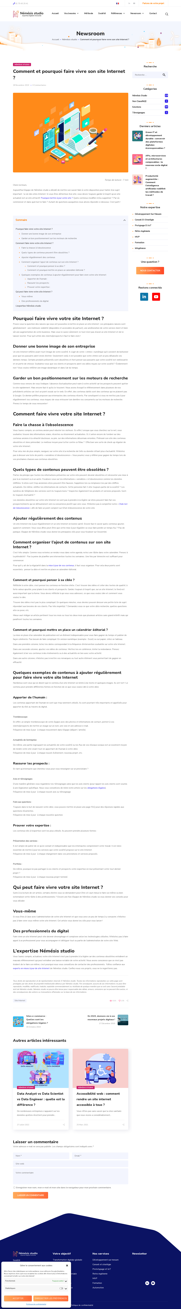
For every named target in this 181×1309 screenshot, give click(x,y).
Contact (153, 13)
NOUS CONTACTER (150, 270)
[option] (41, 1089)
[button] (67, 1265)
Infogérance (140, 248)
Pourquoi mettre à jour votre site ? (57, 198)
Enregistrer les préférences (51, 1298)
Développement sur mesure (148, 214)
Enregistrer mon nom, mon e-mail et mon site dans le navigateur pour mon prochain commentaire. (63, 1187)
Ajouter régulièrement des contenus (38, 257)
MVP (137, 236)
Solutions (136, 106)
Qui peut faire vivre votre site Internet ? (34, 291)
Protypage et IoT (143, 225)
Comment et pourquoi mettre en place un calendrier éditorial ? (56, 270)
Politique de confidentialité (36, 1304)
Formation (139, 242)
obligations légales (96, 787)
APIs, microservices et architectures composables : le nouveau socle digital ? (156, 162)
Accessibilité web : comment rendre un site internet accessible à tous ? (98, 1099)
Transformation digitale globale (67, 1259)
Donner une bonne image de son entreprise (41, 233)
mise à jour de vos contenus (61, 565)
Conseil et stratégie (144, 219)
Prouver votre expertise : (38, 287)
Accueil (55, 13)
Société (102, 13)
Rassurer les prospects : (38, 282)
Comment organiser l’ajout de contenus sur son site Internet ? (49, 262)
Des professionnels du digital (35, 301)
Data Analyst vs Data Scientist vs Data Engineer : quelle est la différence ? (41, 1099)
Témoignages (138, 112)
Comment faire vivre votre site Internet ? (34, 243)
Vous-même (27, 296)
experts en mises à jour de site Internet (31, 968)
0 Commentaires (39, 85)
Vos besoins (70, 13)
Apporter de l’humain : (37, 278)
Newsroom (135, 13)
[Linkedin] (147, 1283)
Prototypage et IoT (101, 1269)
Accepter (18, 1298)
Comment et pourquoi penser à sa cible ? (46, 266)
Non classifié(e (139, 101)
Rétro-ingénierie (142, 231)
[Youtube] (153, 1283)
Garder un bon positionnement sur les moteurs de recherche (49, 238)
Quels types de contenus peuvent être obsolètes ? (45, 252)
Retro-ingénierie (99, 1273)
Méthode (88, 13)
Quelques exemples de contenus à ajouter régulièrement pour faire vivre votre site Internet (63, 274)
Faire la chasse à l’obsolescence (36, 247)
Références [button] (116, 13)
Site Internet (20, 1000)
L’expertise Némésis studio (28, 305)
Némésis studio (69, 39)
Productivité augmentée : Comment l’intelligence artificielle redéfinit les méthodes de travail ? (155, 186)
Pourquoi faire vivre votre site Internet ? (34, 229)
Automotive (98, 1287)
